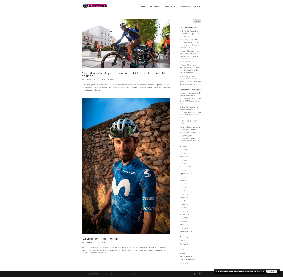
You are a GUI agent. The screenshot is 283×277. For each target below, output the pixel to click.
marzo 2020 (184, 194)
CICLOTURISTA (154, 6)
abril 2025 (183, 153)
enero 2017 (184, 228)
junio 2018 (183, 201)
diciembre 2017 (185, 221)
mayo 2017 (184, 225)
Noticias (110, 80)
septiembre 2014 (186, 231)
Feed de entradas (186, 256)
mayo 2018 (184, 204)
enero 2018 (184, 218)
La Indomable (90, 80)
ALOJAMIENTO (185, 6)
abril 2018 (183, 208)
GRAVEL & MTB (170, 6)
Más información (259, 271)
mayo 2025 (184, 150)
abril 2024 (183, 160)
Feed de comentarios (187, 260)
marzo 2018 (184, 211)
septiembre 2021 (186, 174)
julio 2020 (183, 187)
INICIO (143, 6)
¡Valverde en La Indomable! (100, 239)
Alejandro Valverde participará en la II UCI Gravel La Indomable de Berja (124, 74)
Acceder (183, 253)
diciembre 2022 (185, 167)
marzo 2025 (184, 157)
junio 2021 (183, 177)
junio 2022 (183, 170)
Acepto (272, 271)
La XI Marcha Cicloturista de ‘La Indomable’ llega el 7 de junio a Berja (190, 33)
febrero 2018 (184, 214)
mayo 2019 (184, 197)
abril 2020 (183, 191)
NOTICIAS (197, 6)
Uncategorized (185, 244)
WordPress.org (185, 263)
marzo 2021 (184, 184)
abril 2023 (183, 163)
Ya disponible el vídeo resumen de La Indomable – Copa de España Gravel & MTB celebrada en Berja (190, 98)
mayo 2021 (184, 180)
